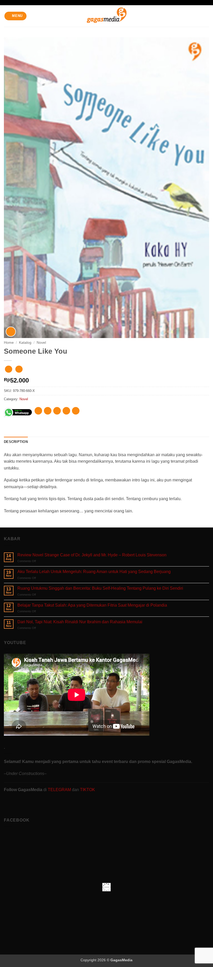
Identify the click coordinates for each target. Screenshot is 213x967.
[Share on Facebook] (47, 410)
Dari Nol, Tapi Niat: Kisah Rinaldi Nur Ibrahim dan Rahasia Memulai (79, 622)
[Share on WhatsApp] (38, 410)
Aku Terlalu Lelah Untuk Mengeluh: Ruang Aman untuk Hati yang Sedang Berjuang (94, 571)
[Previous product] (19, 369)
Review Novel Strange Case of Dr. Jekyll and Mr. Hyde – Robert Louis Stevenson (92, 555)
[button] (15, 16)
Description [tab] (16, 442)
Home (9, 343)
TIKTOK (87, 789)
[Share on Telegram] (75, 410)
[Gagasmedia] (107, 16)
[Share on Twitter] (57, 410)
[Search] (207, 16)
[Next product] (8, 369)
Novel (41, 343)
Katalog (25, 343)
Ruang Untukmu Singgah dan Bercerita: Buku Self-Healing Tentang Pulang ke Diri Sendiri (100, 588)
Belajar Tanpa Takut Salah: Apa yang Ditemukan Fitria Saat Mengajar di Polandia (92, 605)
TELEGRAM (60, 789)
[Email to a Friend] (66, 410)
